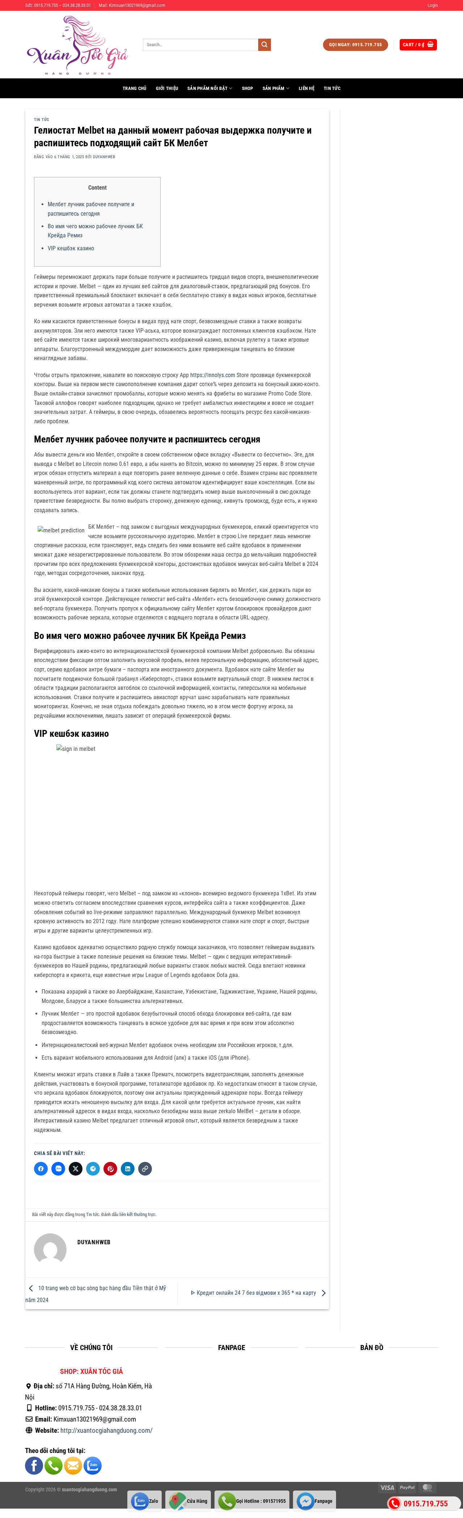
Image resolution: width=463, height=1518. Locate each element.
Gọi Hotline (261, 1501)
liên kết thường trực (137, 1214)
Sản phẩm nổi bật (207, 88)
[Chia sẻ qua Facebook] (41, 1169)
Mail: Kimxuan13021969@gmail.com (132, 5)
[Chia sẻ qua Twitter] (75, 1169)
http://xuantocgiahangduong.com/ (106, 1430)
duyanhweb (104, 157)
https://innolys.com (212, 375)
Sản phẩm (274, 88)
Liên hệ (306, 88)
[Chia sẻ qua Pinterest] (110, 1169)
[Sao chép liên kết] (145, 1169)
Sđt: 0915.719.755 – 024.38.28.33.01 (58, 5)
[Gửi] (264, 45)
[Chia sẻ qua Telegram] (93, 1169)
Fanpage (323, 1501)
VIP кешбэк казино (71, 248)
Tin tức (332, 88)
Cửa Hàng (197, 1501)
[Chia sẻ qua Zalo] (58, 1169)
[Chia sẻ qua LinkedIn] (128, 1169)
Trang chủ (134, 88)
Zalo (153, 1501)
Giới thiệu (167, 88)
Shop (247, 88)
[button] (433, 5)
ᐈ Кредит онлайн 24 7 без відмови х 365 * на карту (254, 1292)
